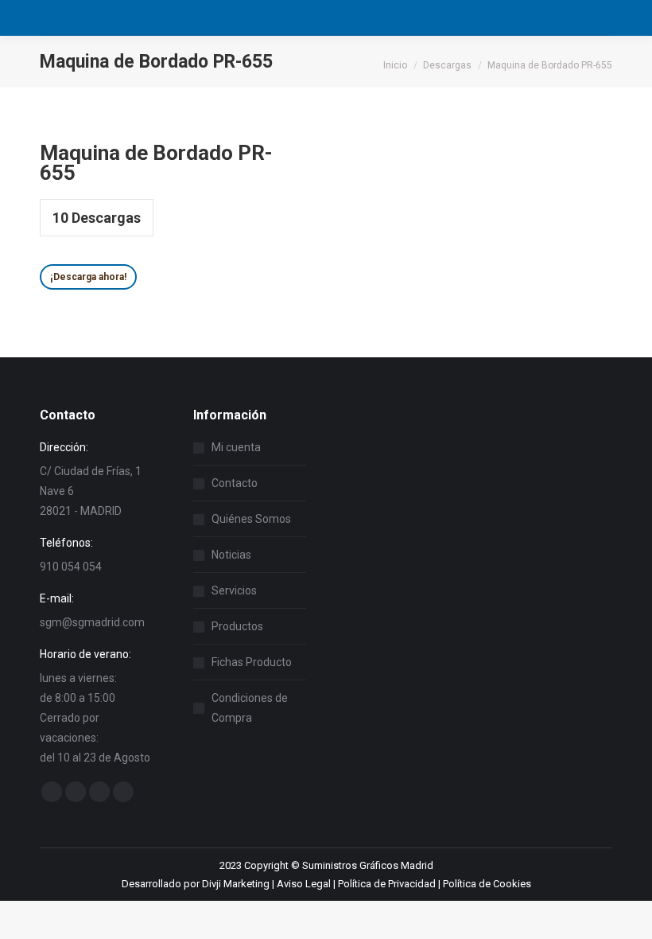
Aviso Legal (304, 884)
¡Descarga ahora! (88, 276)
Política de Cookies (487, 884)
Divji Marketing (236, 884)
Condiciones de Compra (250, 708)
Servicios (234, 590)
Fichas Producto (252, 662)
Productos (237, 626)
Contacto (235, 483)
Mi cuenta (236, 447)
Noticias (231, 554)
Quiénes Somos (251, 518)
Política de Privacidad (387, 884)
